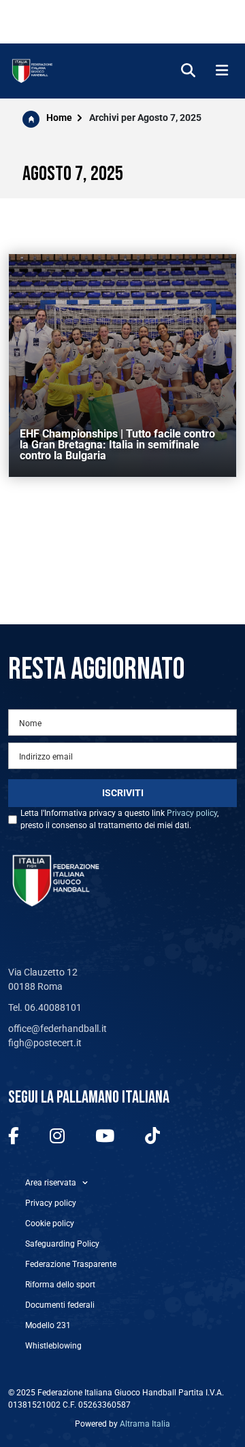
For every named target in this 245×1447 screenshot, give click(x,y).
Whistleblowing (53, 1346)
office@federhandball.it (57, 1028)
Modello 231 (48, 1325)
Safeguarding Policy (62, 1244)
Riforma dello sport (60, 1284)
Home (59, 117)
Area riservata (50, 1182)
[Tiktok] (152, 1136)
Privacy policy (192, 813)
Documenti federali (60, 1305)
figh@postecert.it (45, 1042)
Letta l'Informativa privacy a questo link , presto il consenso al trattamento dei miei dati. (119, 819)
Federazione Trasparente (70, 1264)
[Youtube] (104, 1136)
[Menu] (222, 71)
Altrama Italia (145, 1424)
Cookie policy (49, 1223)
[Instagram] (57, 1136)
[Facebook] (13, 1136)
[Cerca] (188, 71)
